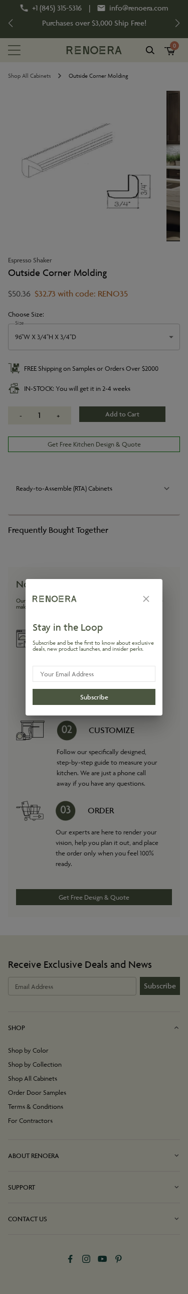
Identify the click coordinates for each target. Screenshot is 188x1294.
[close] (146, 599)
